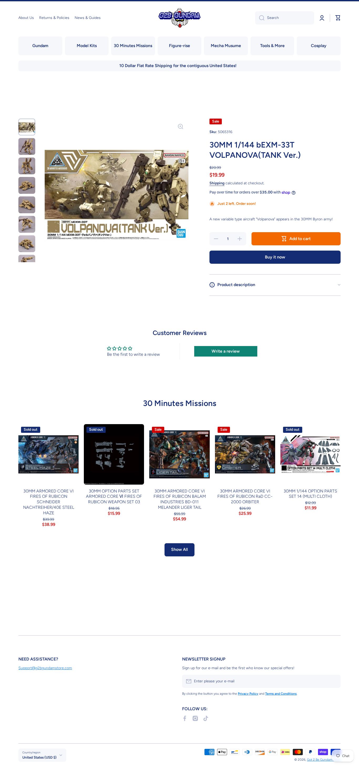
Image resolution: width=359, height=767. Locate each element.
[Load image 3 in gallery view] (26, 166)
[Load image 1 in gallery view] (26, 127)
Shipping (216, 183)
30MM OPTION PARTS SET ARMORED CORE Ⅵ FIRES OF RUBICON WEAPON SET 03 (114, 497)
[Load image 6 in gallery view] (26, 224)
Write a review (226, 351)
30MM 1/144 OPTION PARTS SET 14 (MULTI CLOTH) (310, 494)
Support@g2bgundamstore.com (45, 668)
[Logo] (179, 18)
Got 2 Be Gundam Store (324, 759)
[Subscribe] (334, 681)
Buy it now (275, 257)
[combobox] (284, 17)
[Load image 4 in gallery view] (26, 185)
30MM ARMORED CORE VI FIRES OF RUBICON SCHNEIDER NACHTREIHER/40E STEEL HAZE (48, 502)
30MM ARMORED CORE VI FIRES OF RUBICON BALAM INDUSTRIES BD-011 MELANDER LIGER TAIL (179, 499)
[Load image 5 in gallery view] (26, 204)
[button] (338, 18)
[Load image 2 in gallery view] (26, 146)
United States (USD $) (39, 757)
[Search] (259, 17)
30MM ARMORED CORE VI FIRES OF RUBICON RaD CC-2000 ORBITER (245, 497)
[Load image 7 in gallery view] (26, 243)
